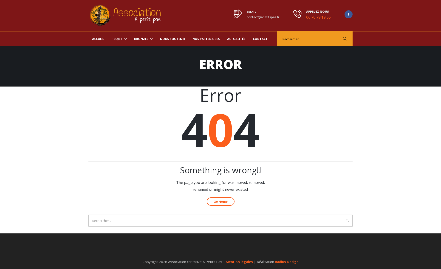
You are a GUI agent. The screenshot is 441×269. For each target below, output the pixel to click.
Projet (117, 39)
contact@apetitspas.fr (263, 17)
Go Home (221, 201)
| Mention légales (238, 261)
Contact (260, 39)
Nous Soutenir (172, 39)
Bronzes (141, 39)
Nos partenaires (206, 39)
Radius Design (287, 261)
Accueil (98, 39)
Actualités (236, 39)
